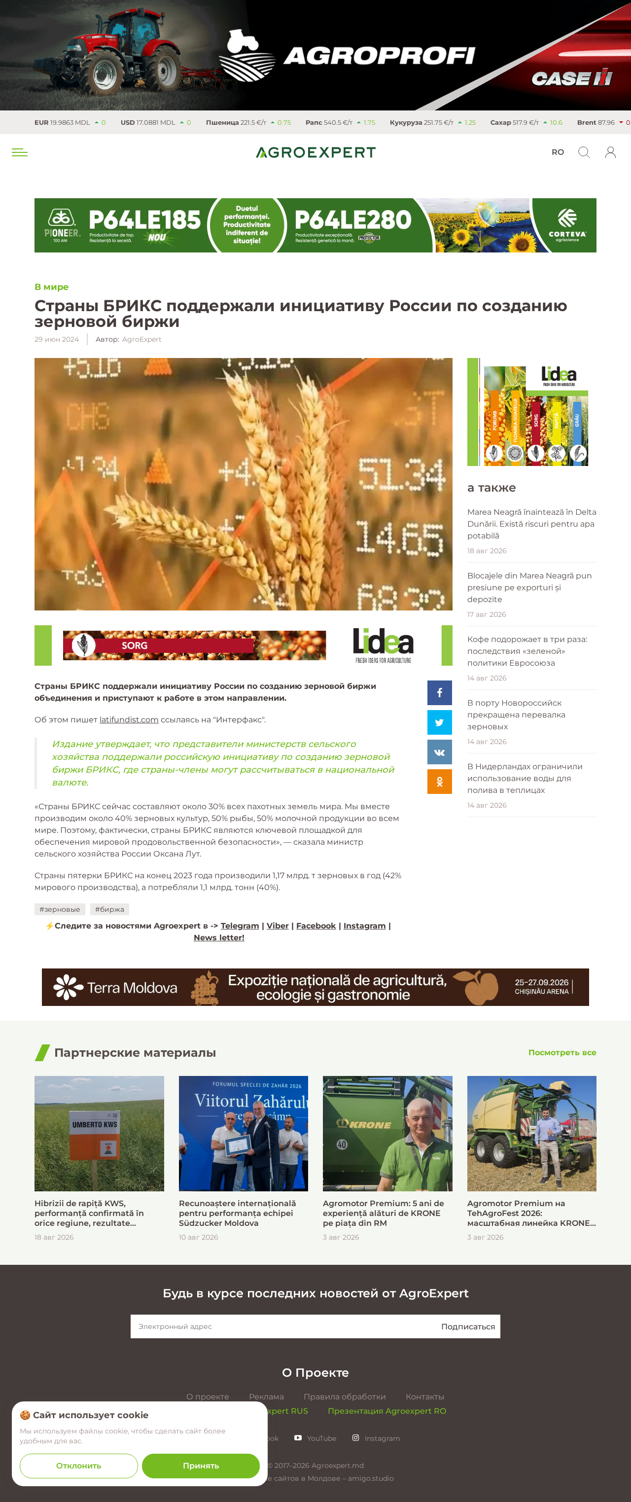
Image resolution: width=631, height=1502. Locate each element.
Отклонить (78, 1465)
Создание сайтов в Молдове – (292, 1478)
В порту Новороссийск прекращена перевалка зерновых (516, 714)
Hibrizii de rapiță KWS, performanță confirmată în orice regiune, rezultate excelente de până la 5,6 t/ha (93, 1213)
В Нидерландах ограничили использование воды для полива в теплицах (525, 778)
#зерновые (59, 909)
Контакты (425, 1396)
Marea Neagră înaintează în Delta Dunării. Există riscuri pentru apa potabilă (531, 523)
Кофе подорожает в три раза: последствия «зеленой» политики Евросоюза (527, 651)
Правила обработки (345, 1396)
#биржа (109, 909)
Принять (201, 1465)
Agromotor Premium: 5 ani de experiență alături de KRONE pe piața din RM (383, 1213)
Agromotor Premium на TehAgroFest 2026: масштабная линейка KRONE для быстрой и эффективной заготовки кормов (528, 1213)
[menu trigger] (19, 152)
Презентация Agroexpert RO (387, 1411)
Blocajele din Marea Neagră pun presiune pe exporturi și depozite (529, 587)
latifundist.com (129, 719)
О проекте (207, 1396)
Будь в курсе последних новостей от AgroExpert (316, 1293)
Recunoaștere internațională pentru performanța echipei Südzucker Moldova (237, 1213)
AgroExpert (142, 339)
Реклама (266, 1396)
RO (558, 152)
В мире (52, 287)
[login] (610, 152)
